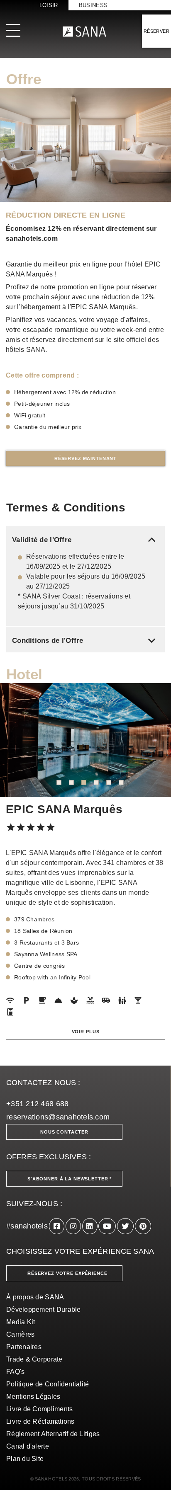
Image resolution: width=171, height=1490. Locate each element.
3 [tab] (83, 782)
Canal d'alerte (27, 1446)
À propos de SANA (35, 1297)
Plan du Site (25, 1458)
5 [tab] (108, 782)
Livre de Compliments (39, 1408)
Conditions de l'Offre (85, 640)
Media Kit (20, 1321)
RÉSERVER (156, 31)
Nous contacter (64, 1131)
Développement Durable (43, 1309)
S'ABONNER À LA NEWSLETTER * (69, 1178)
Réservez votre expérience (67, 1273)
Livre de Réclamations (40, 1421)
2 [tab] (71, 782)
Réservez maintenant (85, 458)
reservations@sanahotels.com (58, 1117)
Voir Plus (86, 1031)
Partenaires (24, 1346)
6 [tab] (121, 782)
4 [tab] (96, 782)
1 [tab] (58, 782)
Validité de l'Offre (85, 540)
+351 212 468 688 (37, 1104)
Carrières (20, 1334)
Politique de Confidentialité (47, 1384)
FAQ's (15, 1371)
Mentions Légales (33, 1396)
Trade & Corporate (34, 1359)
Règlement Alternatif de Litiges (53, 1433)
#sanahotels (27, 1226)
